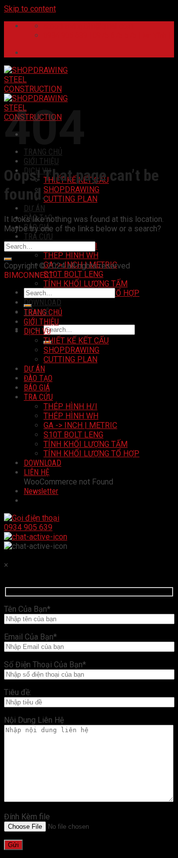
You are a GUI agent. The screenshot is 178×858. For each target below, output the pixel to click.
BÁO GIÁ (37, 387)
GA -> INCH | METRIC (80, 425)
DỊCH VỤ (37, 331)
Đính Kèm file (27, 816)
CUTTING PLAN (70, 199)
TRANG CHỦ (43, 312)
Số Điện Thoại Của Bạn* (45, 664)
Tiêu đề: (17, 692)
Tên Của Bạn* (27, 609)
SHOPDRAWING (71, 189)
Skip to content (30, 8)
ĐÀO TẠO (38, 378)
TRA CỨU (38, 236)
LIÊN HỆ (36, 472)
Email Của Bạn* (30, 637)
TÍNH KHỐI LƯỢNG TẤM (86, 283)
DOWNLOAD (42, 302)
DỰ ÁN (34, 208)
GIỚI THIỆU (41, 161)
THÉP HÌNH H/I (70, 406)
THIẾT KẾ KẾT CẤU (76, 340)
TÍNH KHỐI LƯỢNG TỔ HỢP (91, 453)
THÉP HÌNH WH (71, 255)
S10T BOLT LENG (73, 274)
